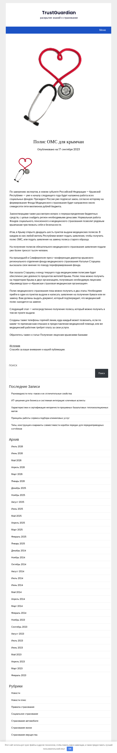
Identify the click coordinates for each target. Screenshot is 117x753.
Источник (15, 346)
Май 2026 (16, 460)
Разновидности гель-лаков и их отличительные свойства (41, 393)
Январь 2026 (18, 481)
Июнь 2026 (17, 453)
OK (69, 748)
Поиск (13, 365)
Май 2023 (16, 654)
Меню (102, 30)
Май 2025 (16, 515)
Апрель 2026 (18, 467)
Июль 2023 (17, 640)
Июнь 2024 (17, 585)
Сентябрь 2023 (19, 626)
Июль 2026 (17, 446)
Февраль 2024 (18, 613)
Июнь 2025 (17, 508)
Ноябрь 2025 (18, 495)
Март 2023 (17, 668)
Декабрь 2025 (18, 488)
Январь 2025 (18, 543)
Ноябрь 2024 (18, 557)
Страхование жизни (21, 727)
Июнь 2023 (17, 647)
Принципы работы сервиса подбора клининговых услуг (40, 418)
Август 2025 (17, 502)
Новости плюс (18, 700)
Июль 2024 (17, 578)
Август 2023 (17, 633)
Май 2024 (16, 592)
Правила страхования (22, 707)
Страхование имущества (24, 734)
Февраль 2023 (18, 675)
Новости (15, 693)
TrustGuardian (59, 12)
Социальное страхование (24, 713)
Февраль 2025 (18, 536)
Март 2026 (17, 474)
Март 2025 (17, 529)
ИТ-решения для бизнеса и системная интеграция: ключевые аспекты (48, 400)
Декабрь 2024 (18, 550)
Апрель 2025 (18, 522)
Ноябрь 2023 (18, 619)
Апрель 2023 (18, 661)
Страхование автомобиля (24, 720)
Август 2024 (17, 571)
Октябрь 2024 (18, 564)
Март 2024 (17, 606)
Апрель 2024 (18, 599)
